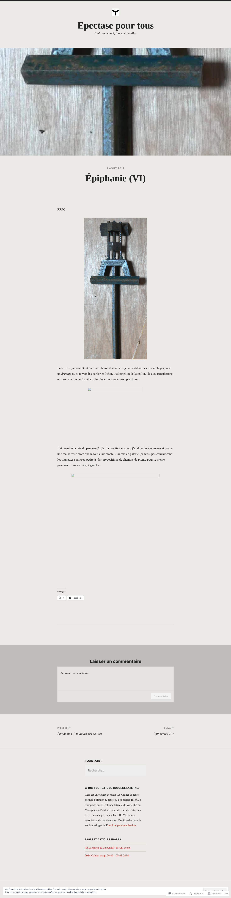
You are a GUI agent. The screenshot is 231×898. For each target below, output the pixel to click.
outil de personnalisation (122, 825)
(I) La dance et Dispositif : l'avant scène (107, 847)
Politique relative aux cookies (83, 892)
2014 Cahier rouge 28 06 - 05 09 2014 (107, 855)
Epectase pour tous (115, 25)
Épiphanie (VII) (164, 731)
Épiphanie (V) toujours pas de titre (79, 731)
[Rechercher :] (115, 770)
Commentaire (161, 696)
